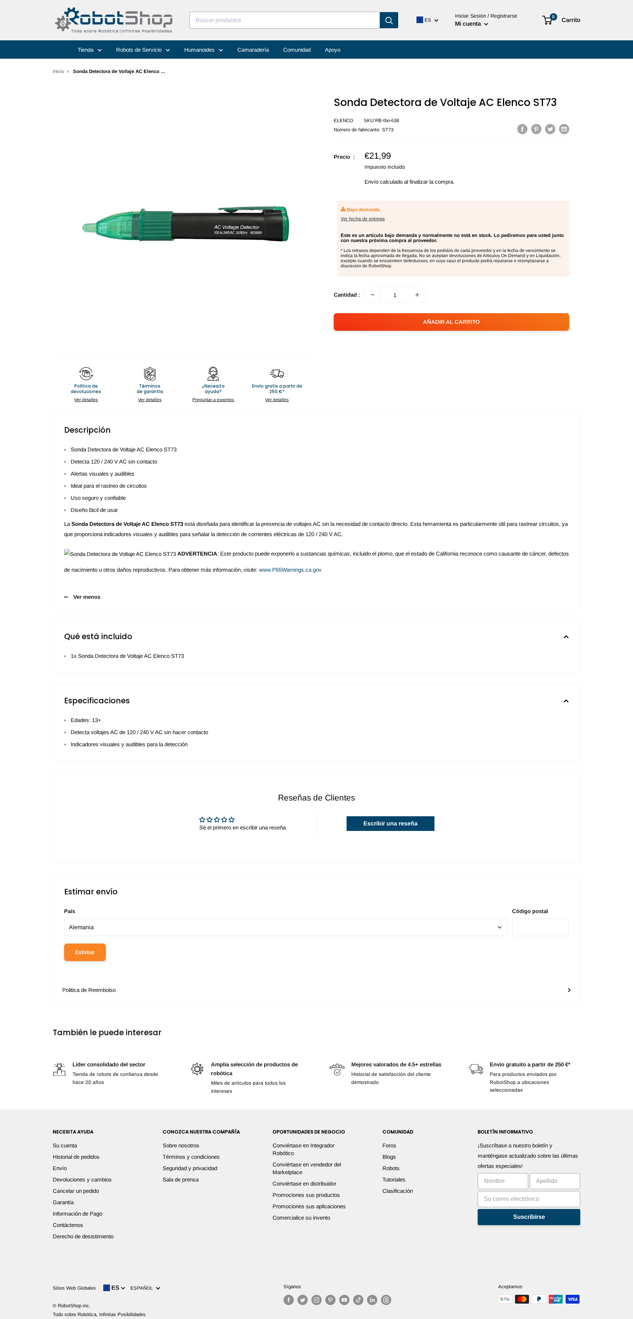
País (69, 911)
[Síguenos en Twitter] (302, 1300)
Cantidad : (347, 295)
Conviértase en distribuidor (304, 1183)
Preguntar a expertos (213, 399)
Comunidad (297, 50)
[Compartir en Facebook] (522, 129)
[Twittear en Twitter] (550, 129)
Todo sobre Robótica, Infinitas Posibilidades (99, 1314)
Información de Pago (77, 1213)
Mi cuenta (468, 24)
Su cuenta (65, 1145)
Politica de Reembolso (89, 990)
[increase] (417, 295)
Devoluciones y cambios (82, 1179)
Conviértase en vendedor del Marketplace (307, 1168)
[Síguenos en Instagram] (316, 1300)
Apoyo (332, 50)
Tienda (86, 50)
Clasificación (397, 1191)
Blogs (389, 1157)
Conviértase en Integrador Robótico (303, 1149)
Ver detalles (86, 399)
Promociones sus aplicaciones (309, 1206)
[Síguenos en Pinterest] (330, 1300)
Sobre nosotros (181, 1145)
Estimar (85, 952)
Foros (389, 1145)
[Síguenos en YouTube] (344, 1300)
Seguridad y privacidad (190, 1168)
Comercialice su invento (301, 1217)
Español (143, 1288)
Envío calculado (383, 182)
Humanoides (200, 50)
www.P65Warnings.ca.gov (290, 570)
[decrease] (372, 295)
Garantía (63, 1202)
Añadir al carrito (451, 322)
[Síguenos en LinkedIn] (372, 1300)
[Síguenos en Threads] (386, 1300)
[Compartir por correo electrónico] (564, 129)
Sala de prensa (181, 1179)
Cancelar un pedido (76, 1191)
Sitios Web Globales (74, 1288)
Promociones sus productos (306, 1195)
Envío (60, 1168)
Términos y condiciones (191, 1157)
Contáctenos (68, 1225)
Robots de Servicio (139, 50)
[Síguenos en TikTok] (358, 1300)
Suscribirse (529, 1217)
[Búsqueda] (389, 20)
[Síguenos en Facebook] (289, 1300)
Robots (391, 1168)
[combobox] (284, 20)
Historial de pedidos (76, 1157)
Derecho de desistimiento (83, 1236)
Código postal (530, 911)
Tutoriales (394, 1179)
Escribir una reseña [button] (390, 823)
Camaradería (253, 50)
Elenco (343, 120)
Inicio (58, 71)
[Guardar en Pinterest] (536, 129)
